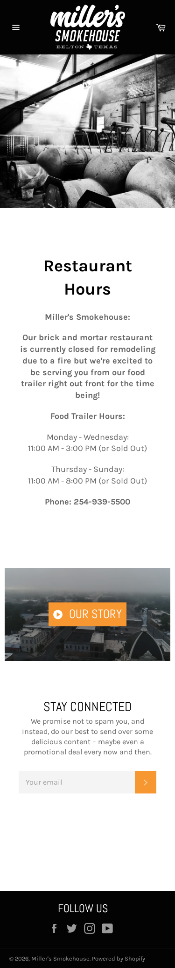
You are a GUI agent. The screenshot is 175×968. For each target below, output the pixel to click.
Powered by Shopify (118, 958)
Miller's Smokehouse (60, 958)
